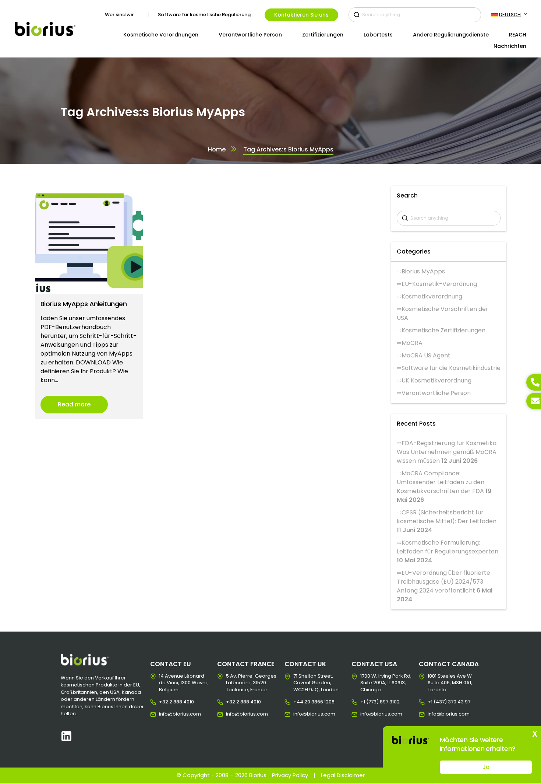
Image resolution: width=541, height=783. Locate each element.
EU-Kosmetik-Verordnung (439, 284)
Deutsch (510, 14)
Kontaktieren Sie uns (301, 14)
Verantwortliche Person (436, 393)
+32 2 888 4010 (164, 702)
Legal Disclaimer (343, 775)
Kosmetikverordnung (432, 296)
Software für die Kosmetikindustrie (451, 368)
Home (217, 149)
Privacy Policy (290, 775)
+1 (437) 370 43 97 (433, 702)
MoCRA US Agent (426, 355)
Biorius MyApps (423, 271)
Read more (74, 404)
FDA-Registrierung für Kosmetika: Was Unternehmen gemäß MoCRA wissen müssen (447, 452)
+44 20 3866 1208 (299, 702)
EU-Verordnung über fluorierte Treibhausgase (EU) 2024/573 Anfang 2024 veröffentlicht (443, 582)
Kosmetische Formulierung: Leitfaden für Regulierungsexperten (447, 547)
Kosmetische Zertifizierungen (443, 330)
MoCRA (412, 343)
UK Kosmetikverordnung (436, 380)
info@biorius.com (164, 714)
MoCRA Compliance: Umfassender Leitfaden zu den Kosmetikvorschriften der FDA (440, 482)
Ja (485, 767)
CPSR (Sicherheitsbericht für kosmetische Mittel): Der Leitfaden (446, 516)
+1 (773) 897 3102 (366, 702)
